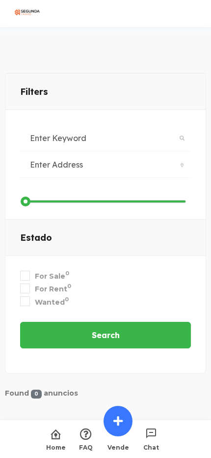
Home (56, 447)
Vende (118, 447)
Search (106, 335)
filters (34, 91)
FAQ (86, 447)
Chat (151, 447)
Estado (36, 237)
